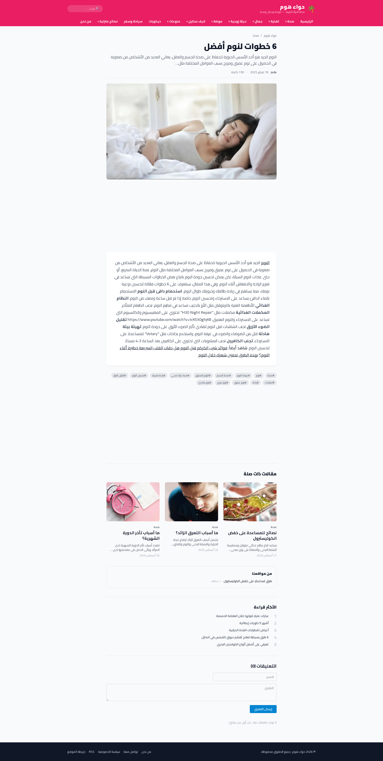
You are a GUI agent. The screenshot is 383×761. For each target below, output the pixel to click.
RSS (91, 751)
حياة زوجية (237, 21)
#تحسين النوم (139, 375)
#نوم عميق (240, 382)
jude (274, 72)
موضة (216, 21)
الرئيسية (306, 21)
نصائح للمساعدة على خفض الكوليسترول (252, 535)
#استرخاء (269, 382)
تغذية (274, 21)
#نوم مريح (222, 382)
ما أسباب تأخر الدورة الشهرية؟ (141, 535)
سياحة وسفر (133, 21)
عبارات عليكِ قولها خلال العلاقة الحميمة (242, 616)
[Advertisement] (191, 216)
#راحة (256, 382)
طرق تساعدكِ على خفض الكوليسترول (248, 581)
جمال (257, 21)
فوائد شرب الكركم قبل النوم (203, 348)
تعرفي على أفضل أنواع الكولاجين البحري (243, 644)
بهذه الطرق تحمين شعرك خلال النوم (228, 355)
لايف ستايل (195, 21)
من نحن (85, 21)
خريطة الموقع (76, 751)
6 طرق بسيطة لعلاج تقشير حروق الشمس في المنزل (235, 637)
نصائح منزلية (108, 21)
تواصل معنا (131, 751)
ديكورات (155, 21)
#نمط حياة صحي (180, 375)
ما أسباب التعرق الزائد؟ (197, 532)
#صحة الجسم (224, 375)
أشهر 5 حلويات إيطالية (254, 623)
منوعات (173, 21)
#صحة (271, 375)
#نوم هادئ (205, 382)
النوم (265, 262)
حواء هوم (270, 35)
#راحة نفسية (158, 375)
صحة (289, 21)
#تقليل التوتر (119, 375)
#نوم (258, 375)
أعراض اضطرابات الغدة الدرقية (249, 630)
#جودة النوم (243, 375)
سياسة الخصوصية (109, 751)
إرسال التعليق (263, 709)
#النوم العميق (203, 375)
